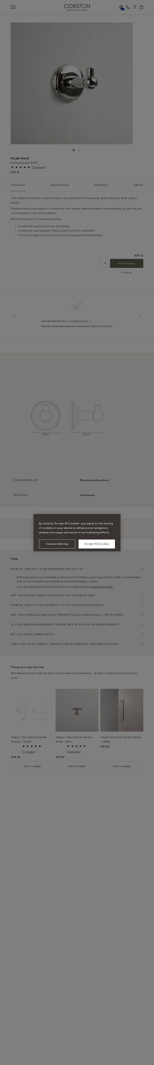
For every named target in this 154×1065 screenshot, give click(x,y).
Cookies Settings (57, 544)
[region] (77, 532)
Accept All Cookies (97, 544)
